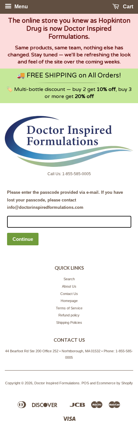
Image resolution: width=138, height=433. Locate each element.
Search (69, 279)
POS (85, 383)
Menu (20, 6)
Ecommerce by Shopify (115, 383)
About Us (69, 286)
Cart (127, 6)
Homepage (69, 301)
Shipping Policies (69, 322)
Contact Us (69, 294)
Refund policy (69, 315)
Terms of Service (69, 308)
